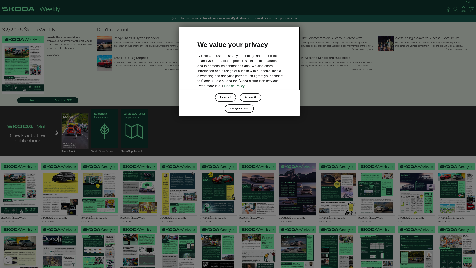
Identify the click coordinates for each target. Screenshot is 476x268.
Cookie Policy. (234, 86)
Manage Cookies (239, 108)
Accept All (251, 97)
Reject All (225, 97)
